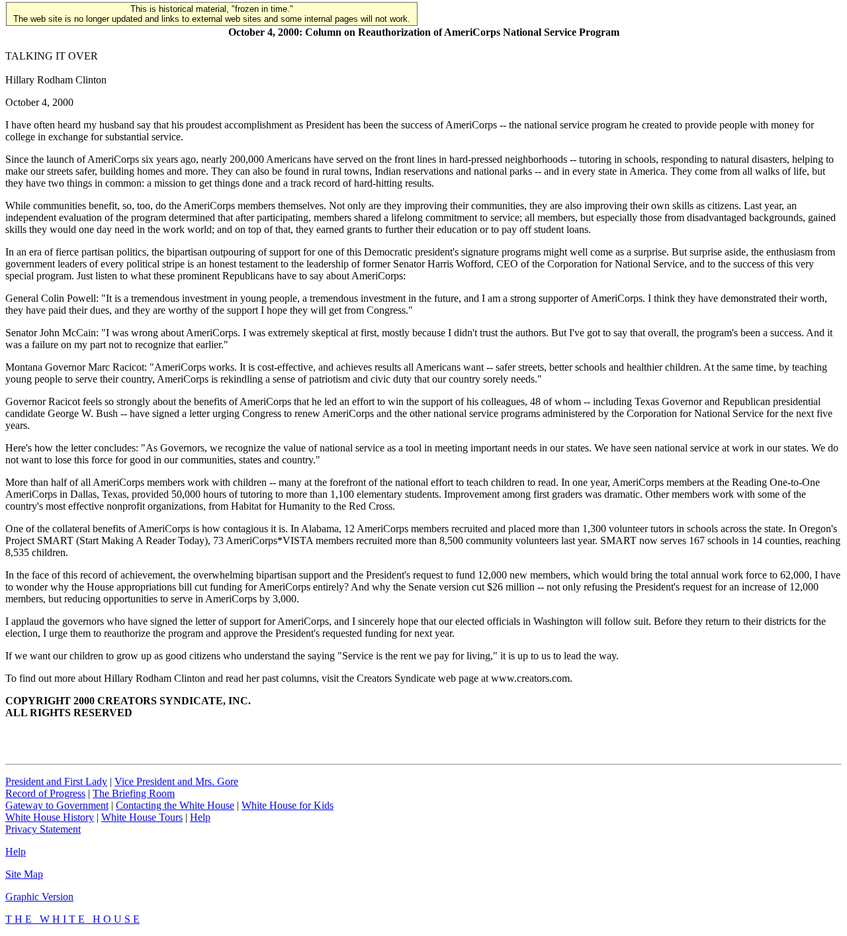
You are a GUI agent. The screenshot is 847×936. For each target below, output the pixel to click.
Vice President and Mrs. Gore (176, 781)
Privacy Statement (43, 829)
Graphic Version (39, 896)
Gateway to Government (57, 805)
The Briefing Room (134, 793)
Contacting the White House (175, 805)
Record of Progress (45, 793)
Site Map (24, 874)
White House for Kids (288, 805)
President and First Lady (56, 781)
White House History (49, 817)
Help (200, 817)
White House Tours (142, 817)
